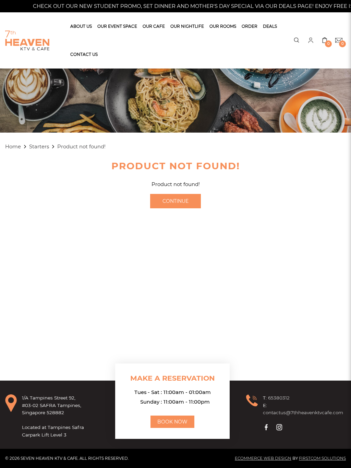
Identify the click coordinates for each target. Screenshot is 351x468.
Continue (175, 201)
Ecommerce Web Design (263, 458)
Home (13, 147)
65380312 (279, 398)
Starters (39, 147)
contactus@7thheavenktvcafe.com (303, 412)
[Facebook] (267, 427)
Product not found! (81, 147)
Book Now (172, 422)
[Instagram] (280, 427)
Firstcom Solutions (322, 458)
